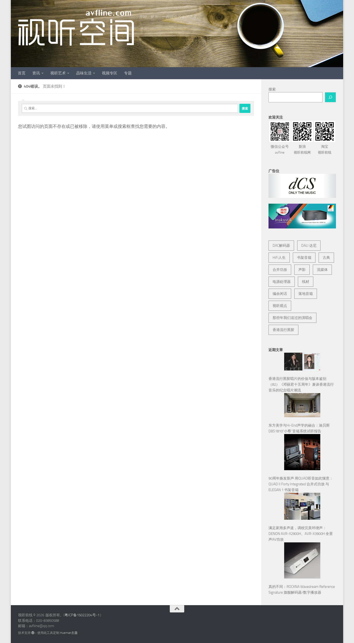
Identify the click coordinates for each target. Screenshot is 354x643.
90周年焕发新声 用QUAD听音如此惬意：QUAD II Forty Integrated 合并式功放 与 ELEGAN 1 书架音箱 (301, 484)
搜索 (272, 89)
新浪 (302, 149)
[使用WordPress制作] (32, 632)
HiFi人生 (279, 257)
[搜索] (330, 97)
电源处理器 (282, 281)
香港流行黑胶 (283, 330)
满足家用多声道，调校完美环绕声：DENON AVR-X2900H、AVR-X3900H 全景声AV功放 (301, 534)
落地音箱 (305, 294)
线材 (305, 281)
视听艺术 (58, 73)
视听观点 (280, 306)
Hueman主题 (69, 633)
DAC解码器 (281, 245)
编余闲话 (280, 294)
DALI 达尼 (308, 245)
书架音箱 (304, 257)
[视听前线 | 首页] (76, 28)
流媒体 (322, 269)
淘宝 (324, 149)
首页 (22, 73)
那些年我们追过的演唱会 (292, 318)
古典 (326, 257)
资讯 (36, 73)
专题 (128, 73)
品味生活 (84, 73)
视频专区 (109, 73)
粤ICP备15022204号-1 (82, 615)
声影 (302, 269)
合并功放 (280, 269)
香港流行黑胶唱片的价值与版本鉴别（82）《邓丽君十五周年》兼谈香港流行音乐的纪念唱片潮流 (301, 384)
